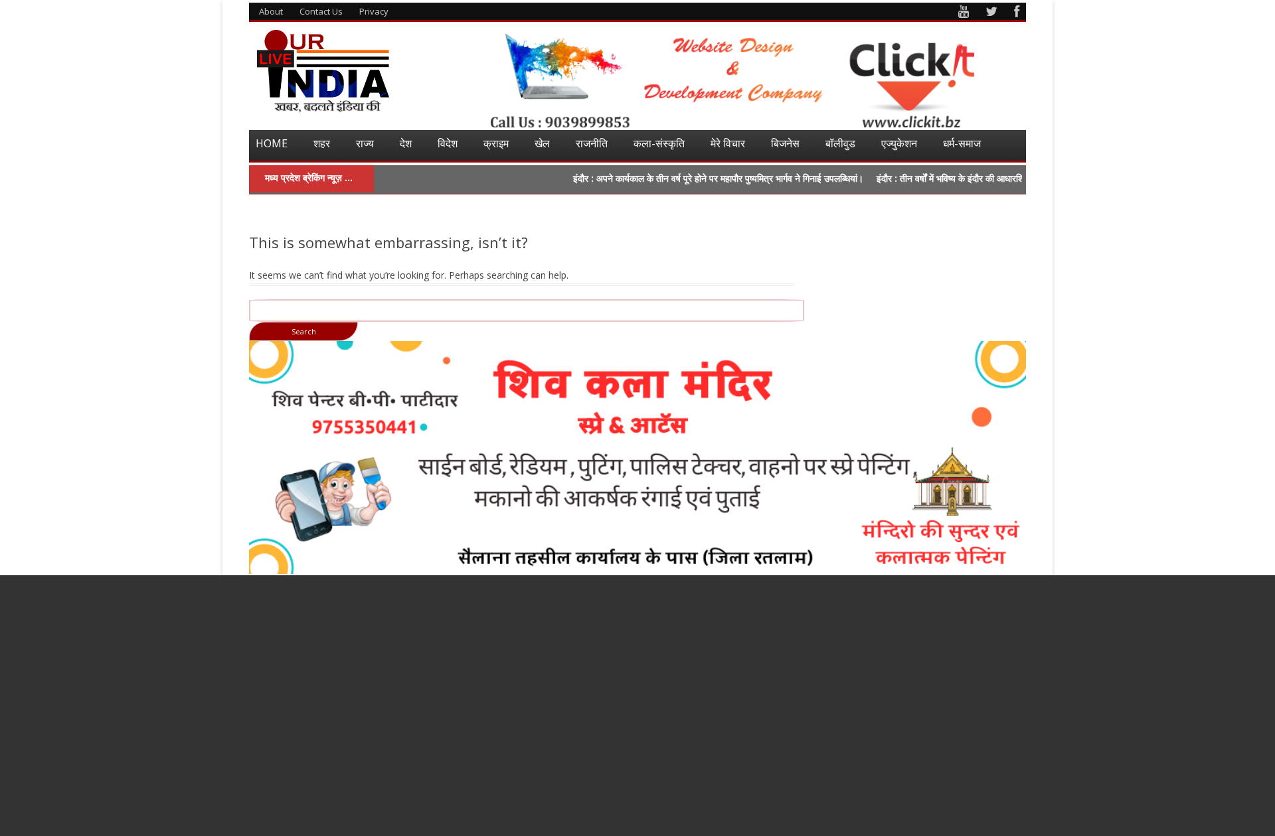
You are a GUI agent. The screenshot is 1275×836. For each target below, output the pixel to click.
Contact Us (321, 11)
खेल (542, 143)
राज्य (365, 143)
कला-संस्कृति (659, 143)
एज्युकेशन (899, 143)
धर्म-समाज (962, 143)
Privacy (373, 11)
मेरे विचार (728, 143)
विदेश (448, 143)
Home (272, 143)
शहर (321, 143)
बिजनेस (785, 143)
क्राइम (496, 143)
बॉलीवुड (840, 143)
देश (406, 143)
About (271, 11)
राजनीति (592, 143)
